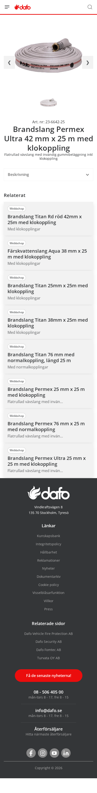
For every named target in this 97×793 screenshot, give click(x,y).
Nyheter (48, 568)
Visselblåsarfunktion (48, 592)
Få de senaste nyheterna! (48, 675)
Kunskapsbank (48, 536)
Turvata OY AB (48, 658)
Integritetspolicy (48, 544)
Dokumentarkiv (49, 576)
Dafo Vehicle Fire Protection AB (48, 633)
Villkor (48, 601)
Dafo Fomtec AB (48, 649)
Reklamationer (48, 560)
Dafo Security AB (49, 641)
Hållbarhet (48, 552)
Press (48, 609)
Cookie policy (48, 584)
